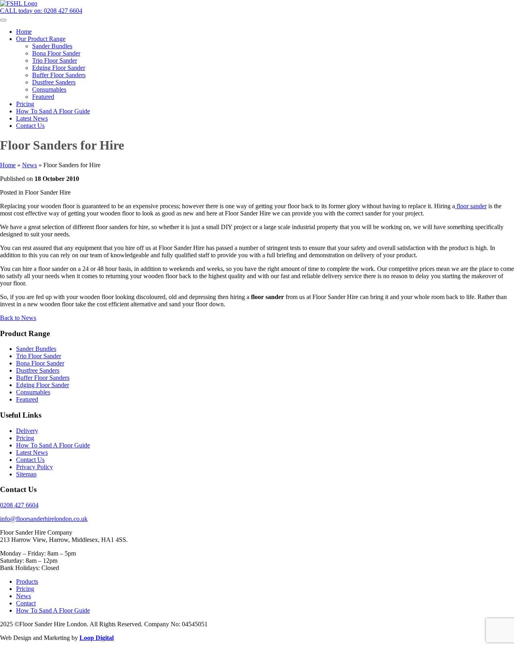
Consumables (33, 392)
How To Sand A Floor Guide (53, 445)
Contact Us (30, 459)
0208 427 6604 (19, 505)
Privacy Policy (34, 466)
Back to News (18, 317)
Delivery (27, 430)
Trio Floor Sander (38, 356)
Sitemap (26, 474)
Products (27, 581)
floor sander (471, 206)
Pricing (25, 438)
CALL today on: (41, 10)
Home (8, 165)
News (29, 165)
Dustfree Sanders (37, 370)
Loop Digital (97, 637)
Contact (26, 603)
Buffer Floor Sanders (42, 377)
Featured (27, 399)
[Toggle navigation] (3, 20)
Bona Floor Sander (40, 363)
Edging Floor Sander (42, 384)
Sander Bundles (36, 348)
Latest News (32, 452)
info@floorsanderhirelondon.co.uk (44, 518)
